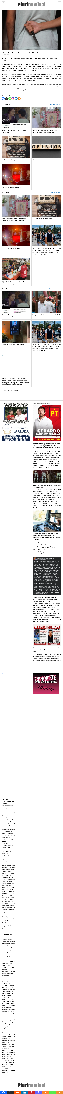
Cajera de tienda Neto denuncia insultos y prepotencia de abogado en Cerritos (14, 283)
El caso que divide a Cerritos (41, 160)
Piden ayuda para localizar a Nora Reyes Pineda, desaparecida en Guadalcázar (44, 131)
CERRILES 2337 (7, 851)
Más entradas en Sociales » (55, 288)
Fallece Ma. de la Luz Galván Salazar (13, 344)
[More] (19, 98)
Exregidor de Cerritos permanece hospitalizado (46, 315)
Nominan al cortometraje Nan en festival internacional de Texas (14, 131)
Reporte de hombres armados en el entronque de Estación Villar (47, 486)
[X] (6, 98)
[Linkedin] (16, 98)
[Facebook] (3, 98)
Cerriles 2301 (6, 957)
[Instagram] (12, 98)
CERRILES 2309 (7, 934)
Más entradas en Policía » (55, 192)
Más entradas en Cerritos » (55, 104)
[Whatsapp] (9, 98)
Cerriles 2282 (6, 979)
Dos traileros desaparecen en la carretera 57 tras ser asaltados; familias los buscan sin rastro (46, 649)
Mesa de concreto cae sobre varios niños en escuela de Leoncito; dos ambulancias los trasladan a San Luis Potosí (46, 599)
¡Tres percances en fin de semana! (12, 187)
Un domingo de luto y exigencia (11, 160)
